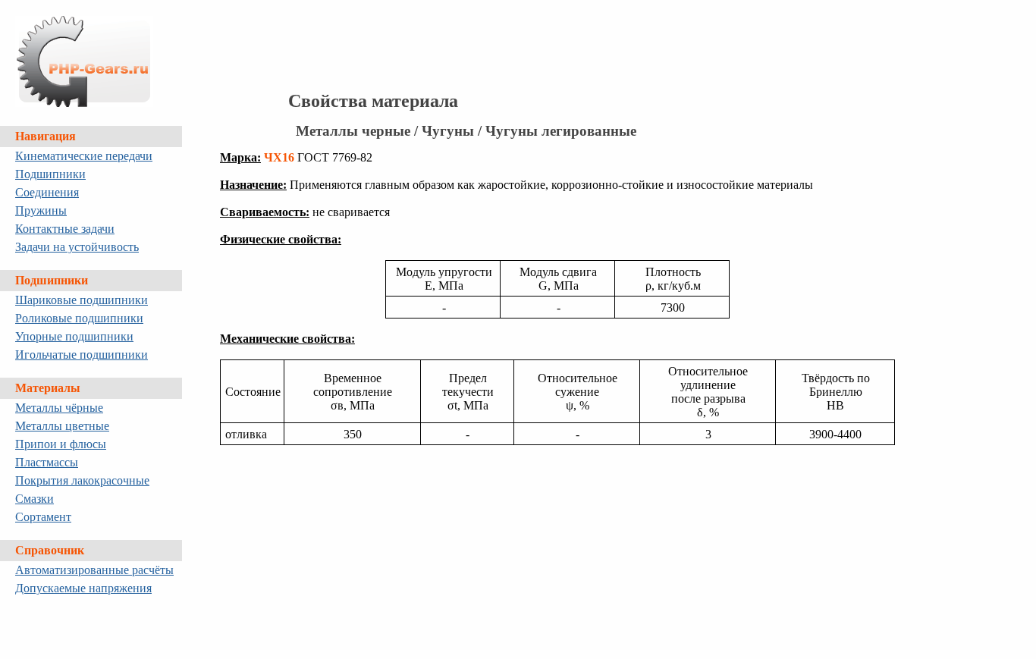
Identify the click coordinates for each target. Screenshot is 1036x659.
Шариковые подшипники (81, 299)
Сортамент (43, 516)
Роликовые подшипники (79, 318)
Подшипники (50, 174)
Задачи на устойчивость (77, 246)
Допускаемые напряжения (83, 588)
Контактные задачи (65, 228)
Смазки (34, 498)
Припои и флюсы (60, 444)
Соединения (47, 192)
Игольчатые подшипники (81, 354)
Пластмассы (46, 462)
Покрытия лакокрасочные (82, 480)
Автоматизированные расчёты (94, 569)
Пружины (41, 210)
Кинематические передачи (83, 155)
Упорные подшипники (74, 336)
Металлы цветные (62, 425)
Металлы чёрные (59, 407)
